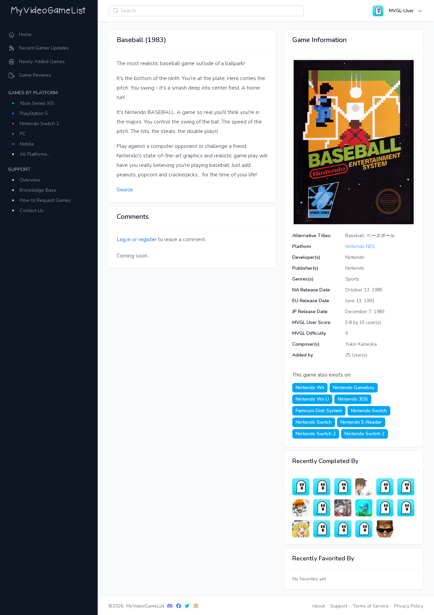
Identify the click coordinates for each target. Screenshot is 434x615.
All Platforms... (35, 154)
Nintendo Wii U (312, 399)
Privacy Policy (408, 606)
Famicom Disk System (319, 410)
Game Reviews (35, 75)
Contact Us (31, 210)
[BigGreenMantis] (321, 507)
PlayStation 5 (34, 113)
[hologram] (300, 507)
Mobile (27, 144)
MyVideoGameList (145, 606)
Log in (124, 239)
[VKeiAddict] (342, 507)
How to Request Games (45, 200)
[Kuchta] (342, 528)
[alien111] (384, 528)
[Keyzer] (405, 486)
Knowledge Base (38, 190)
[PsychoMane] (300, 486)
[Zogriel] (321, 528)
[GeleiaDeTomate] (342, 486)
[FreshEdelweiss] (300, 528)
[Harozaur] (321, 486)
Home (25, 34)
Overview (30, 180)
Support (338, 606)
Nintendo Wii (310, 387)
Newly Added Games (42, 61)
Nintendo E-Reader (361, 422)
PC (23, 134)
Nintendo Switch (369, 410)
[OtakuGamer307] (363, 507)
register (147, 239)
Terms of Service (371, 606)
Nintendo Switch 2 (39, 123)
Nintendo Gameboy (353, 387)
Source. (125, 189)
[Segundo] (384, 507)
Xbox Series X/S (37, 103)
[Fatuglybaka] (405, 507)
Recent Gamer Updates (44, 48)
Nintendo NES (360, 246)
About (318, 606)
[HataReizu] (363, 486)
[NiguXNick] (363, 528)
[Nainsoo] (384, 486)
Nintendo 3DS (353, 399)
